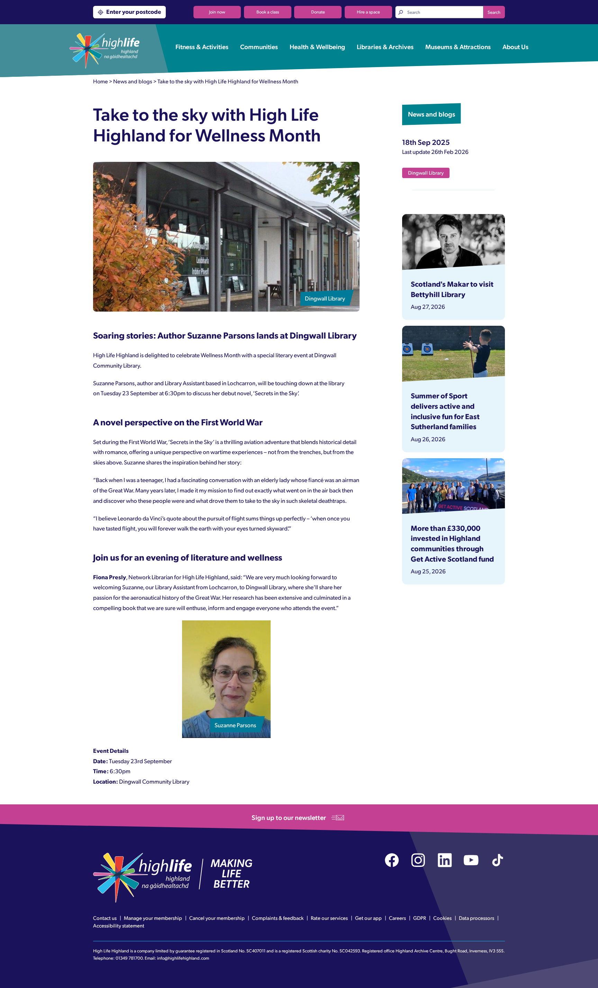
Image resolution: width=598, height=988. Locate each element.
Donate (318, 12)
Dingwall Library (426, 172)
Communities (259, 46)
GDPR (419, 918)
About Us (515, 46)
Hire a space (368, 12)
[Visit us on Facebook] (391, 860)
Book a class (267, 12)
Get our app (368, 918)
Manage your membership (153, 918)
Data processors (476, 918)
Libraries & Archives (385, 46)
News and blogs (132, 81)
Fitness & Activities (201, 46)
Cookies (442, 918)
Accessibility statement (118, 925)
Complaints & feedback (277, 918)
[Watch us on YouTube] (471, 860)
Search (494, 12)
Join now (217, 12)
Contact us (105, 918)
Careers (397, 918)
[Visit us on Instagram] (418, 860)
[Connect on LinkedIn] (444, 860)
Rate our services (329, 918)
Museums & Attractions (458, 46)
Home (100, 81)
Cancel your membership (217, 918)
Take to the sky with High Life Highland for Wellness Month (227, 81)
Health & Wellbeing (317, 46)
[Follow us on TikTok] (497, 860)
